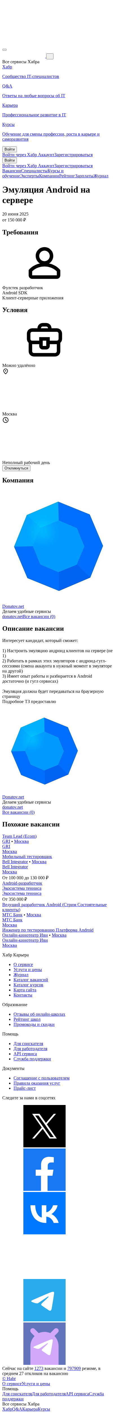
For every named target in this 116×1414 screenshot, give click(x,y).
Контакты (23, 995)
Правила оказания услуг (37, 1083)
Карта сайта (25, 989)
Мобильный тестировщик (27, 856)
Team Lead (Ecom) (19, 836)
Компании (49, 175)
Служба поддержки (32, 1058)
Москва (21, 841)
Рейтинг (67, 175)
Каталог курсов (28, 984)
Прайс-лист (25, 1088)
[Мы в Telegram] (44, 1319)
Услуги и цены (28, 969)
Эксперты (29, 175)
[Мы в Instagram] (44, 1276)
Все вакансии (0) (39, 616)
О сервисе (23, 964)
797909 (74, 1368)
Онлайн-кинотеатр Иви (25, 935)
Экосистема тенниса (21, 888)
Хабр (7, 1409)
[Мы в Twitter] (44, 1145)
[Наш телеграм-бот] (44, 1363)
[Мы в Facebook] (44, 1189)
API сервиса (25, 1053)
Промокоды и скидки (34, 1024)
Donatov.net (13, 606)
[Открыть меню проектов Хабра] (4, 50)
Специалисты (34, 170)
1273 (38, 1368)
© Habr (9, 1378)
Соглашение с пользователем (42, 1078)
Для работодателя (30, 1048)
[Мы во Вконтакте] (44, 1232)
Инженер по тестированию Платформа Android (47, 930)
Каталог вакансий (31, 979)
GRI (6, 841)
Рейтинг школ (27, 1019)
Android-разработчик (22, 883)
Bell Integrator (15, 861)
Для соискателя (28, 1043)
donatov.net (12, 616)
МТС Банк (12, 914)
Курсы (44, 1409)
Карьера (30, 1409)
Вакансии (11, 170)
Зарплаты (84, 175)
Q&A (17, 1409)
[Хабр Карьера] (24, 56)
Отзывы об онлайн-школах (39, 1014)
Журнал (100, 175)
